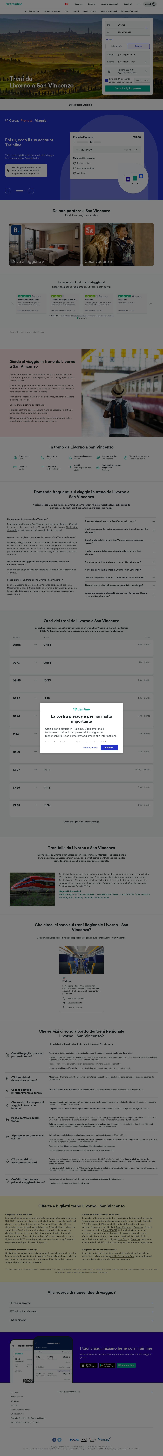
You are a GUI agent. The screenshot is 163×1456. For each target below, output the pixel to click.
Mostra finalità (90, 747)
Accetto (109, 747)
